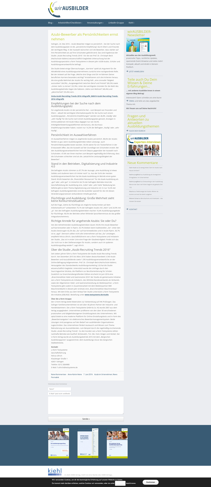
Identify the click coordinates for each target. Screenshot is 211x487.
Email (131, 101)
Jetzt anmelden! (136, 71)
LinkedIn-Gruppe (116, 22)
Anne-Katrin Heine (75, 374)
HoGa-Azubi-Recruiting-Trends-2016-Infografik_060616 (74, 96)
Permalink (55, 377)
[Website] (68, 8)
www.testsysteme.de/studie (97, 294)
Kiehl (131, 22)
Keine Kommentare (58, 374)
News (115, 374)
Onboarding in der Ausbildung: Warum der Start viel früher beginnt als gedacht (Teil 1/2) (146, 184)
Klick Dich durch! (137, 131)
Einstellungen (120, 483)
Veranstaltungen (94, 22)
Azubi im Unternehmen (103, 374)
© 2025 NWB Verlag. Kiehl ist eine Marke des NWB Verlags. (88, 475)
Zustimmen (150, 482)
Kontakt (133, 209)
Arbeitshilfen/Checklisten (69, 22)
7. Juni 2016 (88, 374)
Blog (50, 22)
